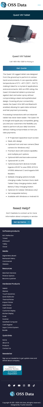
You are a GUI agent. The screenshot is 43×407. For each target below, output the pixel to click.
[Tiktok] (34, 385)
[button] (4, 37)
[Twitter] (14, 385)
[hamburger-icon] (39, 5)
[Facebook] (9, 385)
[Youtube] (19, 385)
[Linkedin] (29, 385)
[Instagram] (24, 385)
